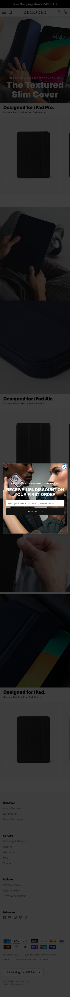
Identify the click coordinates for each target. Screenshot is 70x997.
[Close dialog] (64, 466)
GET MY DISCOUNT (35, 511)
